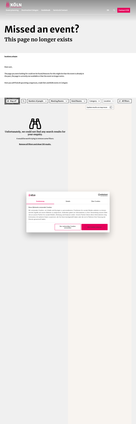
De (108, 10)
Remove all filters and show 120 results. (35, 144)
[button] (125, 101)
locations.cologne (10, 56)
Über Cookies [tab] (95, 201)
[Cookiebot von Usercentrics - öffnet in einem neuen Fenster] (99, 195)
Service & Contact (60, 10)
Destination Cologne (29, 10)
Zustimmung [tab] (40, 201)
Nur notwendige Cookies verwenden (68, 227)
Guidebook (45, 10)
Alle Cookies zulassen (94, 227)
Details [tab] (68, 201)
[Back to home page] (68, 4)
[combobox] (23, 101)
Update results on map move (97, 107)
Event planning (12, 10)
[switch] (111, 107)
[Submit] (23, 101)
